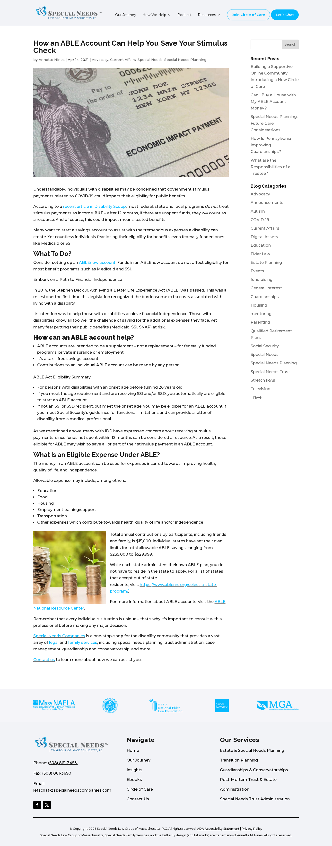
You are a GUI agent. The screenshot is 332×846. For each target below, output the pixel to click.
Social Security (265, 346)
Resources (207, 15)
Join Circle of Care (248, 15)
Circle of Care (140, 789)
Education (261, 245)
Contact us (44, 659)
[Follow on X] (47, 805)
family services (82, 642)
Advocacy (100, 60)
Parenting (260, 322)
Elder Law (260, 254)
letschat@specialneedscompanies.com (72, 790)
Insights (134, 770)
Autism (258, 211)
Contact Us (138, 799)
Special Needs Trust (270, 371)
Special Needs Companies (59, 636)
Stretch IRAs (263, 380)
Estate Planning (266, 262)
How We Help (154, 15)
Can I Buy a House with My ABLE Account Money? (273, 101)
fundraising (261, 279)
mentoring (261, 313)
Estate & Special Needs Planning (252, 750)
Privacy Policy (252, 828)
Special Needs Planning (185, 60)
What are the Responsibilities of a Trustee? (270, 167)
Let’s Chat (285, 15)
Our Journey (125, 15)
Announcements (267, 202)
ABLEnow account (97, 262)
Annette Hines (52, 60)
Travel (256, 397)
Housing (259, 305)
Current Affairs (123, 60)
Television (260, 388)
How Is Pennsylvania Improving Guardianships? (271, 145)
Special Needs (150, 60)
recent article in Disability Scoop (94, 206)
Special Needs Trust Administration (255, 799)
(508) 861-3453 (62, 763)
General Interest (266, 288)
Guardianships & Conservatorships (254, 770)
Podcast (184, 15)
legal (54, 642)
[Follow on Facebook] (37, 805)
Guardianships (265, 296)
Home (133, 750)
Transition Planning (239, 760)
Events (257, 271)
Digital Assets (264, 237)
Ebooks (134, 779)
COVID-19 (260, 220)
